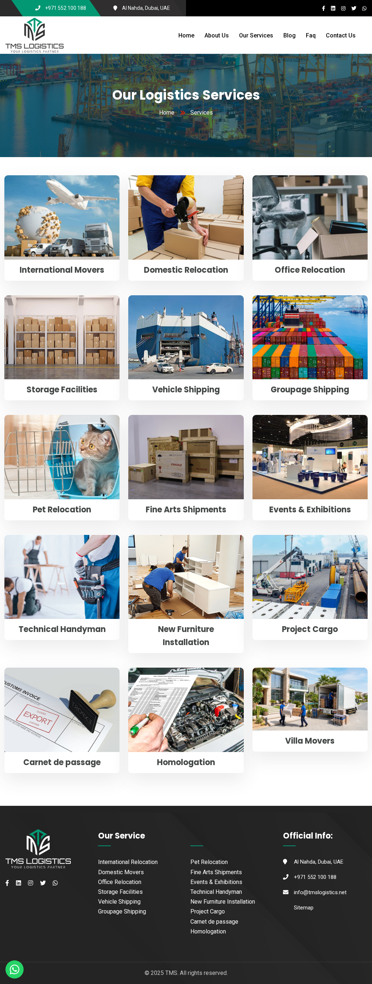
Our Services (256, 35)
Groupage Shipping (310, 389)
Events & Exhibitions (310, 509)
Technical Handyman (62, 629)
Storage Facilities (62, 389)
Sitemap (304, 907)
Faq (311, 35)
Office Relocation (310, 270)
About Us (217, 35)
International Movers (62, 270)
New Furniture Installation (222, 901)
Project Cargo (310, 629)
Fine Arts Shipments (186, 509)
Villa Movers (310, 741)
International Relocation (128, 862)
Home (186, 35)
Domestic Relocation (186, 270)
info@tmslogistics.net (320, 892)
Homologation (186, 762)
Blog (289, 35)
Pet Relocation (62, 509)
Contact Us (341, 35)
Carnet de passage (62, 762)
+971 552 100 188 (65, 8)
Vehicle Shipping (186, 389)
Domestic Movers (121, 872)
